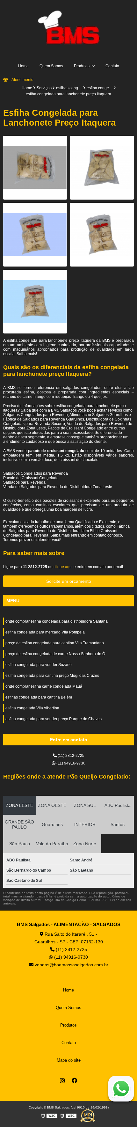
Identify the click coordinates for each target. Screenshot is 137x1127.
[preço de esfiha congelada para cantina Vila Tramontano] (35, 301)
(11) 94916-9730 (70, 763)
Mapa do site (69, 1060)
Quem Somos (51, 66)
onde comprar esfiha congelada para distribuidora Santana (56, 621)
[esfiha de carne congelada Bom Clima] (35, 168)
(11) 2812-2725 (70, 755)
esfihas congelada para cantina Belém (38, 697)
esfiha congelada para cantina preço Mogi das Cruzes (52, 675)
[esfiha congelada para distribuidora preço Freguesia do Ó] (35, 235)
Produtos (82, 66)
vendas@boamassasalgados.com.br (70, 964)
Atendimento (22, 79)
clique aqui (63, 567)
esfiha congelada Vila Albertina (32, 708)
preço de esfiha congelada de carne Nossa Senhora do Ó (55, 654)
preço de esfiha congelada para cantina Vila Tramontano (54, 643)
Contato (112, 66)
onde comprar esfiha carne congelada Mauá (43, 686)
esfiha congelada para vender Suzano (38, 664)
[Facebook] (74, 1080)
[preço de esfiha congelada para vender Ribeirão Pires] (102, 168)
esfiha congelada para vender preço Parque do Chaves (53, 719)
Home (23, 66)
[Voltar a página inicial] (68, 27)
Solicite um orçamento (68, 581)
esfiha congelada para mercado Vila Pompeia (45, 632)
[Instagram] (62, 1080)
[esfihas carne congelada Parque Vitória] (102, 235)
